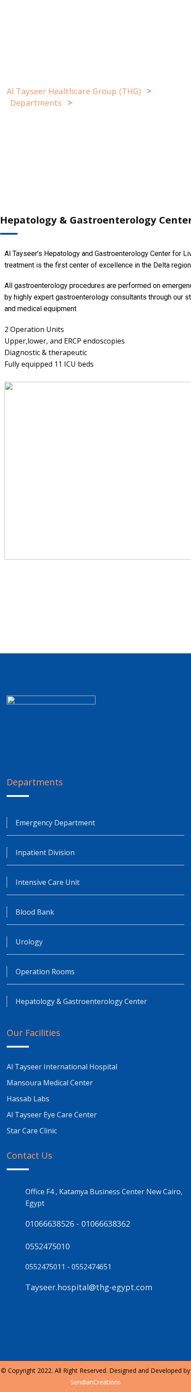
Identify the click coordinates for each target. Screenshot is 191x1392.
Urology (29, 942)
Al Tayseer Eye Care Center (52, 1115)
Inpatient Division (45, 852)
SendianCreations (96, 1382)
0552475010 (47, 1246)
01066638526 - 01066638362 (77, 1223)
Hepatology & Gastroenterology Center (81, 1001)
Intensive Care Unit (48, 882)
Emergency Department (55, 823)
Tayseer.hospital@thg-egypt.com (88, 1287)
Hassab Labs (28, 1099)
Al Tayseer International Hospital (62, 1067)
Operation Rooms (45, 971)
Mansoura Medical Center (51, 1083)
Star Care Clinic (32, 1131)
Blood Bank (35, 912)
